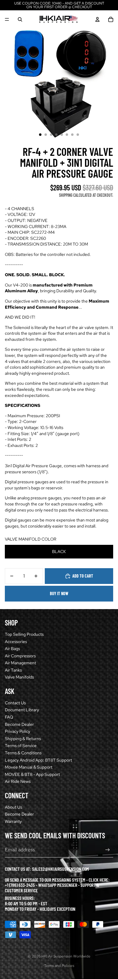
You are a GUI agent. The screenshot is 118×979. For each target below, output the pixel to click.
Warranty (13, 821)
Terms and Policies (59, 965)
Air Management (20, 663)
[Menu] (7, 19)
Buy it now (59, 593)
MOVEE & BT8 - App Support (32, 774)
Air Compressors (20, 656)
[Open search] (20, 19)
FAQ (9, 717)
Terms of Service (21, 745)
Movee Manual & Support (28, 767)
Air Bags (12, 648)
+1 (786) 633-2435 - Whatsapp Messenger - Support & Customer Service (52, 887)
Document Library (22, 709)
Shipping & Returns (23, 738)
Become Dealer (19, 724)
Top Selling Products (24, 634)
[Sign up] (107, 850)
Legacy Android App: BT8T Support (38, 760)
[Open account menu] (97, 19)
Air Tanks (13, 670)
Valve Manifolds (19, 677)
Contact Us (15, 703)
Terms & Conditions (23, 753)
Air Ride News (18, 781)
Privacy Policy (17, 731)
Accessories (16, 641)
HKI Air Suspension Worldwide (65, 956)
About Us (13, 807)
